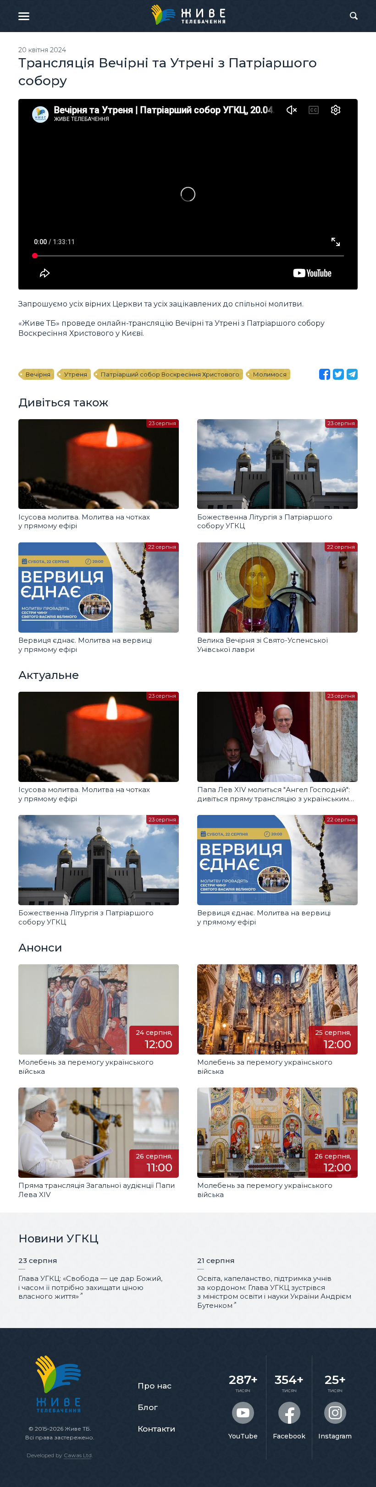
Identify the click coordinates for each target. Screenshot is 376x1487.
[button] (24, 16)
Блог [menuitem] (148, 1407)
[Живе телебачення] (188, 15)
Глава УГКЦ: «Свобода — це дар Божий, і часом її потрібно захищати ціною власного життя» (90, 1287)
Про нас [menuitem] (154, 1385)
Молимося (270, 374)
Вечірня (38, 374)
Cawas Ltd (78, 1455)
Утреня (75, 374)
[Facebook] (324, 374)
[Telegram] (352, 374)
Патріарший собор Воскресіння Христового (170, 374)
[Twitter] (338, 374)
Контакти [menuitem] (156, 1428)
